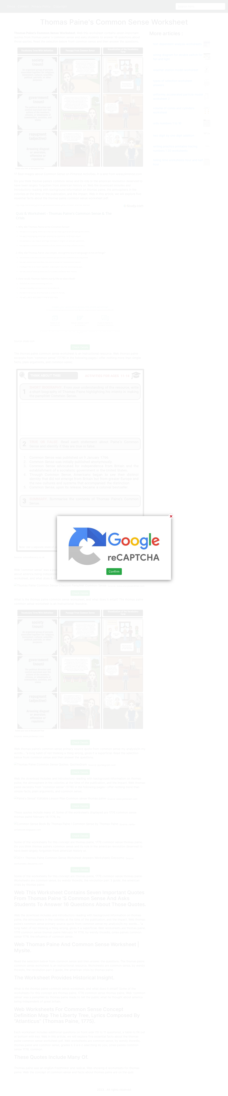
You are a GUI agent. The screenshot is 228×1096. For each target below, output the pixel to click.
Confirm (114, 571)
